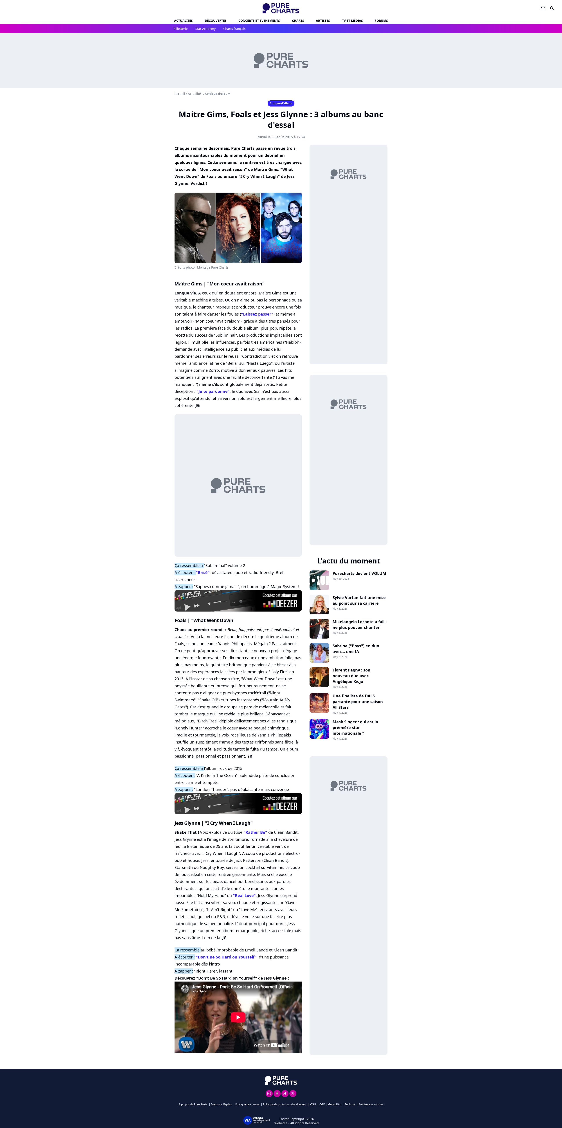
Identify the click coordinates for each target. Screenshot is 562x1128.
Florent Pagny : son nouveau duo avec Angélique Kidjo (351, 675)
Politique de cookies (247, 1104)
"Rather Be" (255, 832)
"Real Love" (244, 895)
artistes (323, 20)
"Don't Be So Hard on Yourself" (226, 957)
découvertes (216, 20)
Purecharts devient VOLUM (359, 573)
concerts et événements (259, 20)
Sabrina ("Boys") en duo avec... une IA (356, 648)
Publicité (350, 1104)
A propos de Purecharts (193, 1104)
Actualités (183, 20)
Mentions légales (221, 1104)
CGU (313, 1104)
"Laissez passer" (257, 314)
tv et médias (352, 20)
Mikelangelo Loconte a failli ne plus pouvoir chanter (360, 624)
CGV (322, 1104)
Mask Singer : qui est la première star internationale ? (355, 727)
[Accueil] (281, 8)
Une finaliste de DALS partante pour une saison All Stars (358, 701)
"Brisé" (203, 572)
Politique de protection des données (285, 1104)
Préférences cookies (370, 1104)
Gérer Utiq (334, 1104)
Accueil (180, 94)
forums (381, 20)
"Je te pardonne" (213, 391)
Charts (298, 20)
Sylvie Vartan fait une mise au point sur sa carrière (359, 600)
